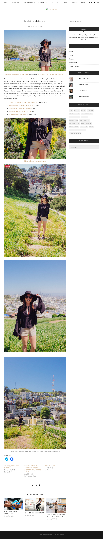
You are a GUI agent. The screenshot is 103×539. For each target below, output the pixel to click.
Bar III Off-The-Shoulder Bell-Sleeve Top (22, 105)
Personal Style (74, 123)
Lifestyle (42, 2)
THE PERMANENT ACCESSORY (10, 513)
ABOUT (83, 2)
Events (83, 110)
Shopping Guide (86, 123)
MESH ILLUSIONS (83, 96)
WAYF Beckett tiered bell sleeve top (20, 108)
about (83, 29)
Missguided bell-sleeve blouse (14, 74)
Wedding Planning (75, 133)
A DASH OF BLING (83, 84)
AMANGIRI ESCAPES (83, 78)
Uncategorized (81, 130)
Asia (70, 110)
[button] (35, 50)
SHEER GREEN (82, 90)
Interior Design (74, 66)
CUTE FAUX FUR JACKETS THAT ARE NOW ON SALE (55, 516)
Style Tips (84, 126)
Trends (71, 130)
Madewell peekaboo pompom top (20, 111)
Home (6, 2)
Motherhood (29, 2)
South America (74, 126)
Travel (53, 2)
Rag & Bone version (58, 74)
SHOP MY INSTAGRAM (70, 2)
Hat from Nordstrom (44, 74)
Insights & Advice (87, 113)
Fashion (15, 2)
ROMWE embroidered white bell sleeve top (23, 102)
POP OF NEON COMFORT (34, 513)
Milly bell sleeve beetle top (17, 114)
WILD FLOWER (50, 466)
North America (84, 120)
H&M (26, 74)
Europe (76, 110)
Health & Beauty (74, 113)
